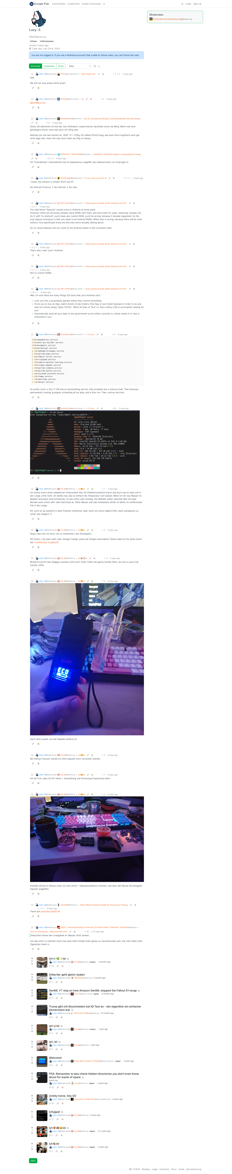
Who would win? (88, 74)
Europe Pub (41, 3)
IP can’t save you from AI (95, 178)
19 (53, 966)
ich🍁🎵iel (82, 558)
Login (188, 3)
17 (53, 1119)
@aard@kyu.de (37, 102)
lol (83, 99)
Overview (35, 66)
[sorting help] (95, 66)
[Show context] (99, 74)
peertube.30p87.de (50, 911)
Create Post (74, 3)
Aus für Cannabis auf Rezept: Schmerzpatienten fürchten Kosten (112, 118)
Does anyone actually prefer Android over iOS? (106, 203)
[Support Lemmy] (104, 3)
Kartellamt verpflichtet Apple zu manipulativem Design (117, 154)
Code (181, 1169)
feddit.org (53, 1080)
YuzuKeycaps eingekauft (46, 542)
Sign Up (197, 3)
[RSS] (99, 66)
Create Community (91, 3)
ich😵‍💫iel (81, 489)
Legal (154, 1169)
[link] (103, 74)
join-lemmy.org (193, 1169)
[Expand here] (42, 962)
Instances (164, 1169)
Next (33, 1160)
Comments (49, 66)
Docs (173, 1169)
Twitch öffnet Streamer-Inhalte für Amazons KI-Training (104, 905)
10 (53, 1087)
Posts (61, 66)
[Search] (182, 3)
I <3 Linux (90, 334)
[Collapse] (32, 74)
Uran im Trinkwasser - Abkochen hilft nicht (48, 931)
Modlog (146, 1169)
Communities (58, 3)
